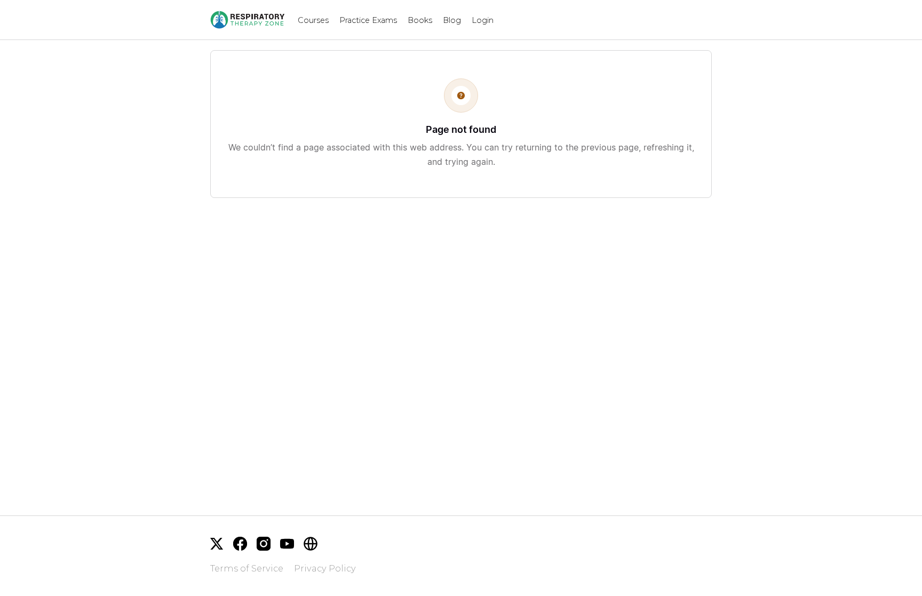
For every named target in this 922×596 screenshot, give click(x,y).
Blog (452, 20)
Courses (313, 20)
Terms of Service (246, 568)
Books (420, 20)
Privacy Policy (325, 568)
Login (483, 20)
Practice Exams (368, 20)
